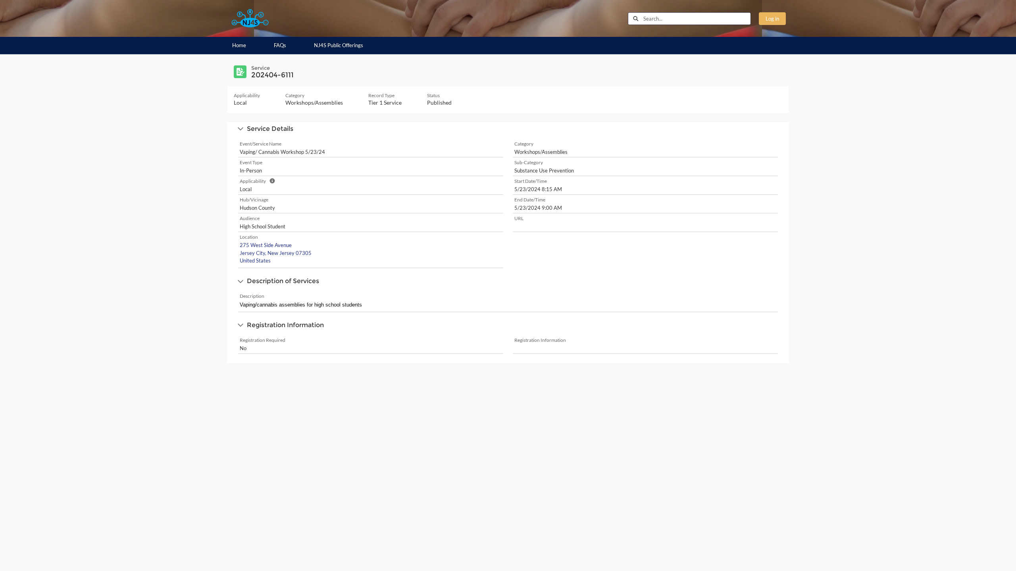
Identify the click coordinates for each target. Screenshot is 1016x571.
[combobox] (696, 19)
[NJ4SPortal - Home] (250, 18)
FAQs (280, 45)
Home (239, 45)
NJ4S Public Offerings (338, 45)
